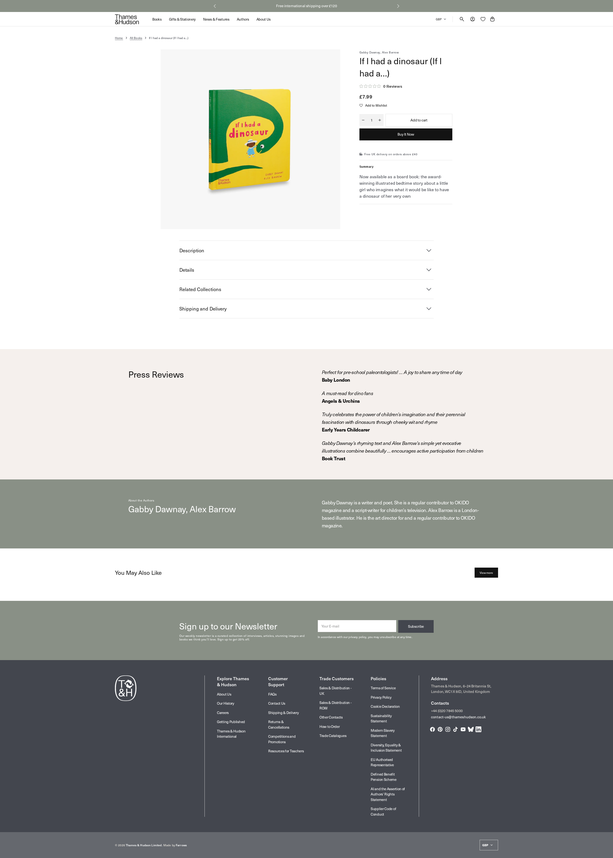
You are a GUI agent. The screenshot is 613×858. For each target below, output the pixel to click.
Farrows (181, 845)
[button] (214, 6)
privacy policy (357, 637)
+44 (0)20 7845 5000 (447, 710)
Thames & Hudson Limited (144, 845)
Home (119, 38)
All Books (136, 38)
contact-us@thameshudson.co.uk (458, 716)
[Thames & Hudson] (127, 19)
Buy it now (405, 134)
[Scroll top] (607, 852)
